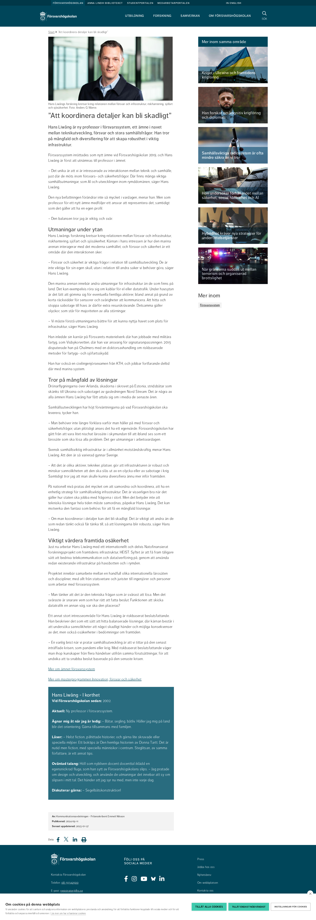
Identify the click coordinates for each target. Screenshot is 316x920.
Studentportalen (140, 3)
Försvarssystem (210, 305)
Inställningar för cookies (290, 907)
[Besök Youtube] (144, 879)
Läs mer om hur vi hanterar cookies (68, 913)
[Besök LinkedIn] (162, 879)
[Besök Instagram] (134, 879)
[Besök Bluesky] (153, 879)
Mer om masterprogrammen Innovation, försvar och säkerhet (95, 679)
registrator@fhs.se (71, 891)
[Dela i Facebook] (60, 840)
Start (51, 32)
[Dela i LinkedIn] (77, 840)
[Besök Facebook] (126, 879)
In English (233, 3)
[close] (310, 893)
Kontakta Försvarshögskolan (68, 875)
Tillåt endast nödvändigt (248, 907)
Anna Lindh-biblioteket (105, 3)
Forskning (162, 15)
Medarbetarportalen (173, 3)
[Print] (85, 839)
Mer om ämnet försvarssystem (71, 669)
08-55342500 (69, 883)
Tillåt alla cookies (209, 906)
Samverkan (190, 15)
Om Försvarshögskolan (230, 15)
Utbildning (134, 15)
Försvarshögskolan (68, 3)
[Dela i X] (66, 840)
